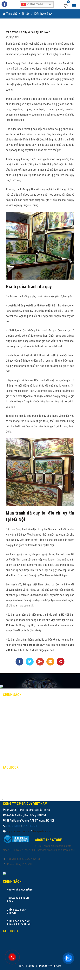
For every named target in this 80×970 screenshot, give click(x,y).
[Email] (50, 661)
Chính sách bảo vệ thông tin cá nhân (30, 728)
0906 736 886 (13, 826)
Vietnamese (34, 4)
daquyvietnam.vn (41, 831)
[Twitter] (30, 661)
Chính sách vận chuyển (21, 719)
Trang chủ (11, 13)
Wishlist (68, 2)
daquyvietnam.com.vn (18, 831)
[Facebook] (19, 661)
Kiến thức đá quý (43, 13)
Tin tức (26, 13)
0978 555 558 (30, 826)
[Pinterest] (60, 661)
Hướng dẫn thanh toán (21, 711)
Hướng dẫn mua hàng (20, 703)
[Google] (40, 661)
